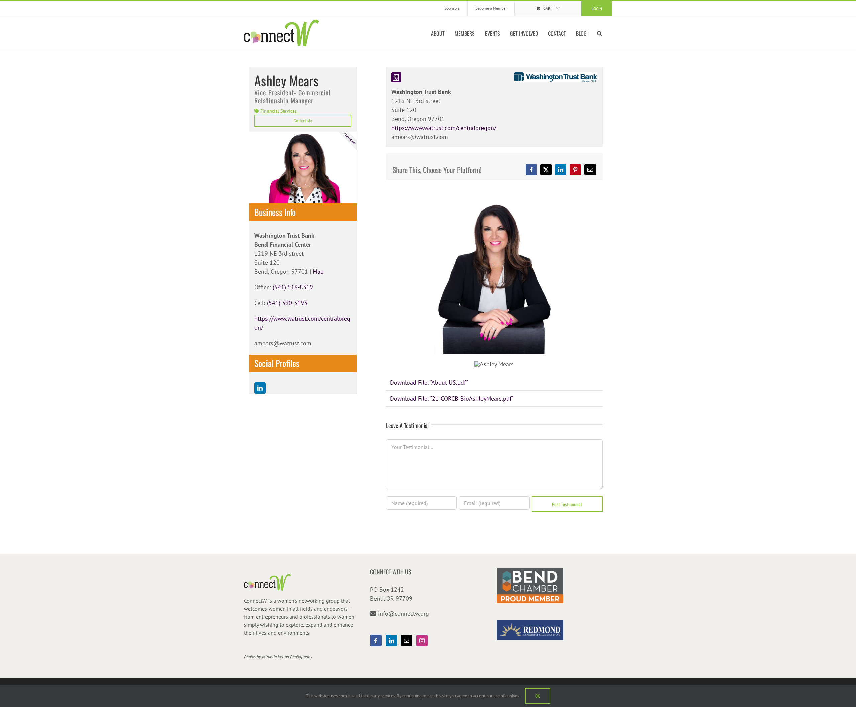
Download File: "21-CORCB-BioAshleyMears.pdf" (452, 398)
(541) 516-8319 (293, 287)
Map (318, 271)
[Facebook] (376, 640)
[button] (599, 33)
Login (597, 8)
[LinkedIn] (391, 640)
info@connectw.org (403, 613)
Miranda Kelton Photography (287, 657)
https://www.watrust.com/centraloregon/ (443, 128)
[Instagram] (422, 640)
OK (537, 695)
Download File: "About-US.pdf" (429, 382)
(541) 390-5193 (287, 303)
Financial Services (278, 111)
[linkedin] (260, 388)
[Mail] (406, 640)
